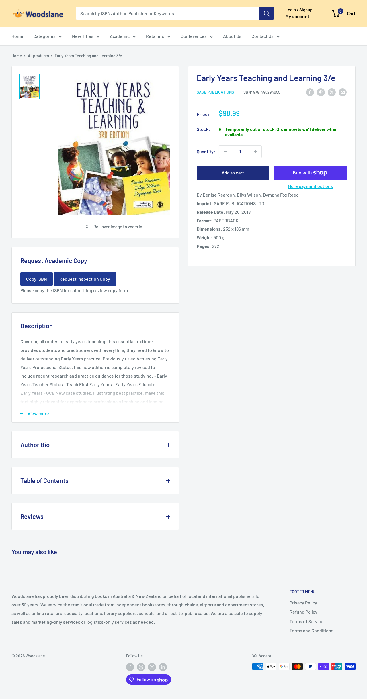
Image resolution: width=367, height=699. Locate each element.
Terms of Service (306, 621)
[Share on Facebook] (310, 91)
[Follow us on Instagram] (152, 667)
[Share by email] (343, 91)
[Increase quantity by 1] (255, 152)
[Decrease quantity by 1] (225, 152)
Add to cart (233, 172)
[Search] (266, 13)
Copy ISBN (36, 279)
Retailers (155, 36)
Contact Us (262, 36)
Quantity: (206, 151)
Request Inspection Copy (84, 279)
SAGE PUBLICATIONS (215, 92)
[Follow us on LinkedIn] (163, 667)
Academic (120, 36)
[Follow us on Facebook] (130, 667)
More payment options (310, 186)
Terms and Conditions (311, 630)
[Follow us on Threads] (141, 667)
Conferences (194, 36)
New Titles (82, 36)
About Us (232, 36)
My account (297, 16)
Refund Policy (303, 611)
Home (17, 36)
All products (38, 55)
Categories (44, 36)
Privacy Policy (303, 602)
